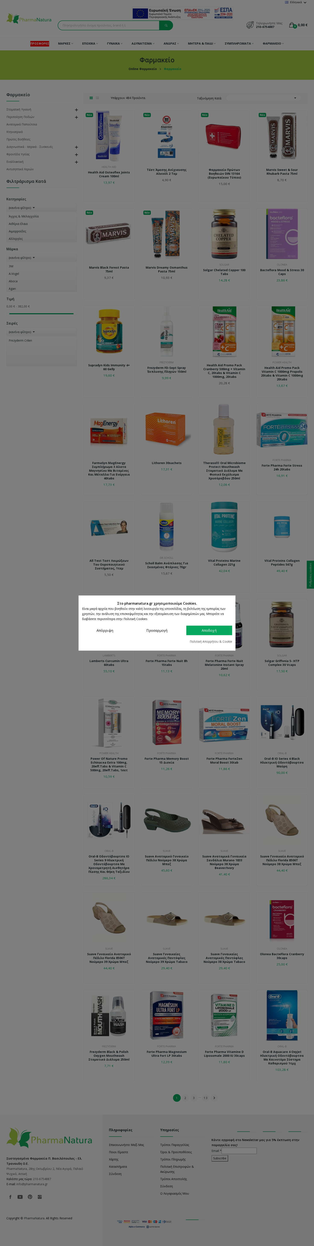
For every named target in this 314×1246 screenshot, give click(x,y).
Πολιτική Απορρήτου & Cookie (211, 641)
